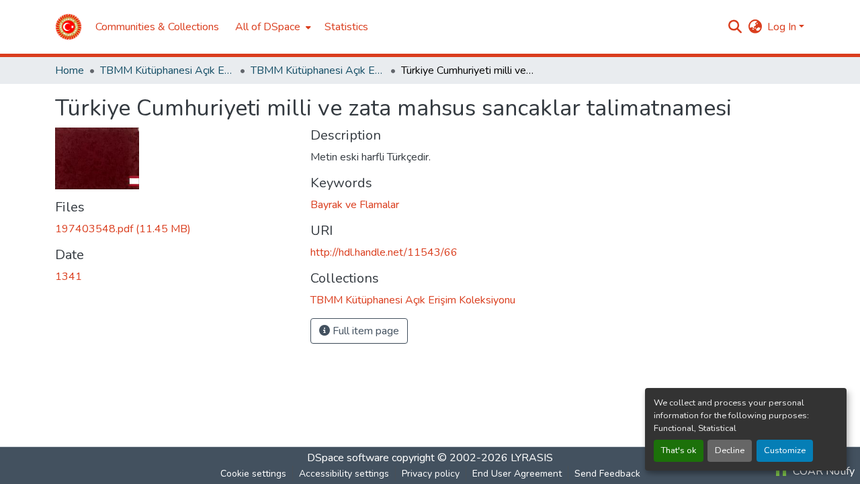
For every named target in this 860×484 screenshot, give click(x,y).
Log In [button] (783, 26)
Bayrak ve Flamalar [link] (354, 204)
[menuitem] (271, 27)
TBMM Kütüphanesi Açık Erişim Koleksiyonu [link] (167, 70)
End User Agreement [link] (517, 473)
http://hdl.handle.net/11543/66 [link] (384, 252)
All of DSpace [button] (267, 26)
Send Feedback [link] (607, 473)
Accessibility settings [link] (344, 473)
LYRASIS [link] (532, 457)
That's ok (678, 450)
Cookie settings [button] (253, 473)
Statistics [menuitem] (346, 26)
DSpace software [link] (348, 457)
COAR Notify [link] (822, 471)
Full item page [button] (364, 331)
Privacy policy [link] (431, 473)
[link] (174, 229)
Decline (729, 450)
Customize (785, 450)
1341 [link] (68, 276)
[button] (68, 26)
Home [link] (69, 70)
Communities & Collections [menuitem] (157, 26)
